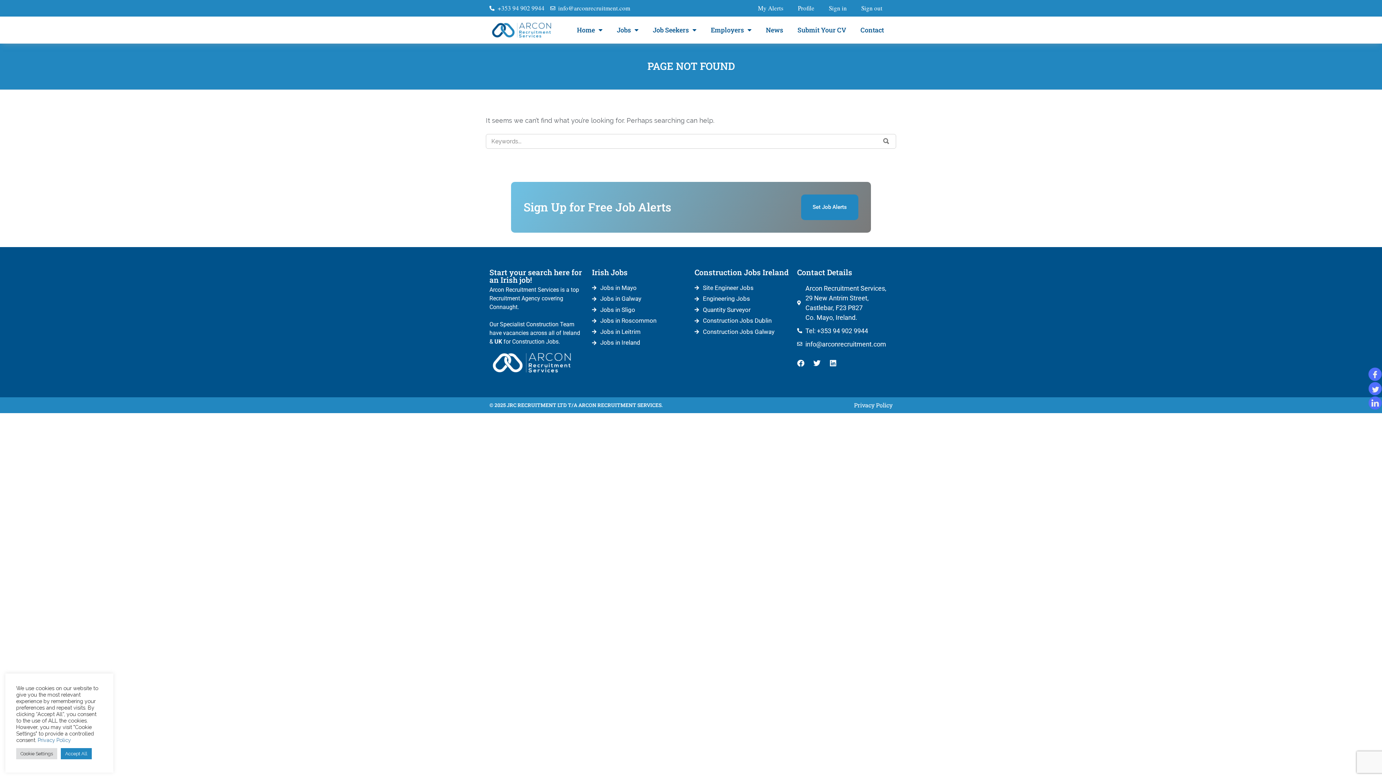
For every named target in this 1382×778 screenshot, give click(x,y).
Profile (806, 8)
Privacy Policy (54, 740)
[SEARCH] (886, 141)
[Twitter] (817, 363)
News (774, 30)
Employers (727, 30)
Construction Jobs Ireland (742, 272)
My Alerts (770, 8)
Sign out (871, 8)
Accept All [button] (76, 753)
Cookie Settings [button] (37, 753)
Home (586, 30)
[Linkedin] (833, 363)
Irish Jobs (610, 272)
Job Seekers (671, 30)
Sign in (838, 8)
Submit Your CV (822, 30)
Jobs (624, 30)
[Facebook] (801, 363)
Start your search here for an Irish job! (535, 276)
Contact (872, 30)
